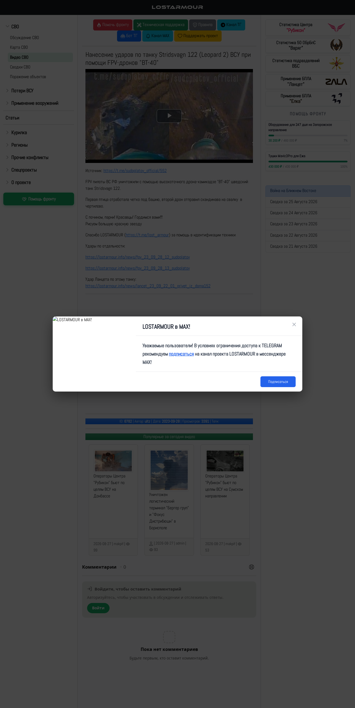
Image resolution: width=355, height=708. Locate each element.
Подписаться (278, 381)
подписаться (181, 354)
